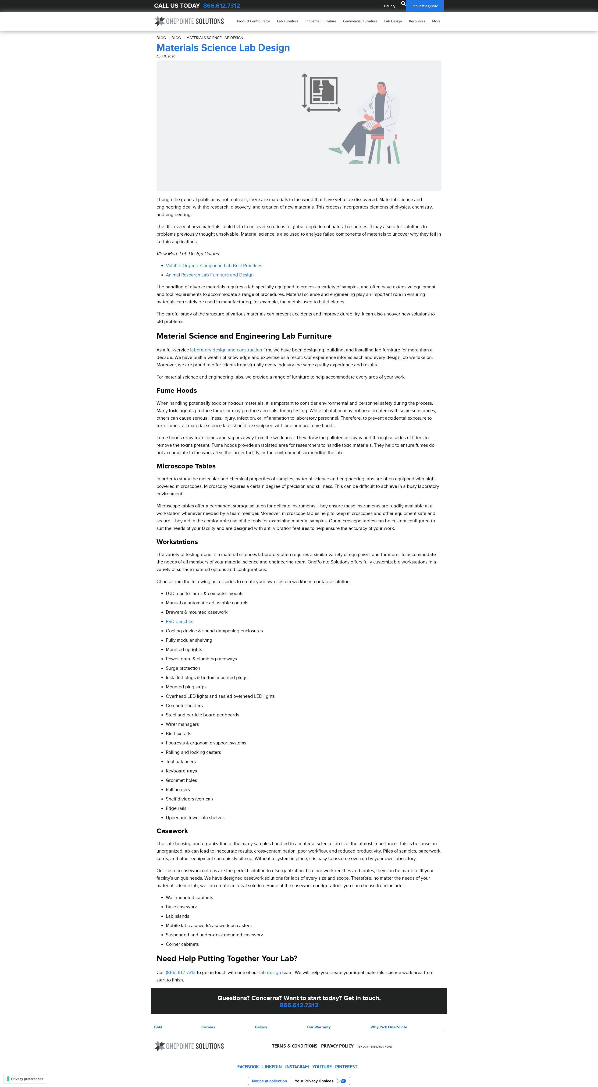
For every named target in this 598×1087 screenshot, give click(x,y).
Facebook (248, 1067)
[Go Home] (189, 21)
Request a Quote (425, 6)
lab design (270, 972)
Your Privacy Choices (314, 1081)
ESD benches (179, 621)
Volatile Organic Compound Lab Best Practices (214, 265)
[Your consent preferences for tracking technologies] (25, 1078)
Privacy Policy (337, 1046)
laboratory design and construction (226, 349)
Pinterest (346, 1067)
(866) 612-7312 (181, 972)
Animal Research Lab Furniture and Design (210, 274)
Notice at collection (269, 1081)
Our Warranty (319, 1027)
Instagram (297, 1067)
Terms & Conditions (294, 1046)
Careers (208, 1027)
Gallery (389, 6)
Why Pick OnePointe (388, 1027)
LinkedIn (272, 1067)
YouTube (322, 1067)
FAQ (158, 1027)
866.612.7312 (221, 5)
